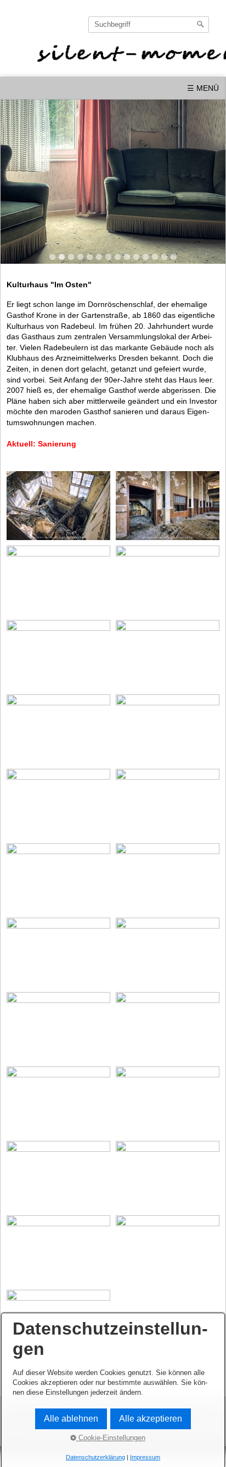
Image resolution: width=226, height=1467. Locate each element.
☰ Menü (203, 88)
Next (212, 178)
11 (146, 257)
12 (155, 257)
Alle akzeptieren (150, 1418)
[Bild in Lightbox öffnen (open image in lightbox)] (58, 505)
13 (164, 257)
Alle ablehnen (71, 1418)
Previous (13, 178)
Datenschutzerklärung (95, 1457)
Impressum (145, 1457)
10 (136, 257)
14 (174, 257)
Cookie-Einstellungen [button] (110, 1438)
